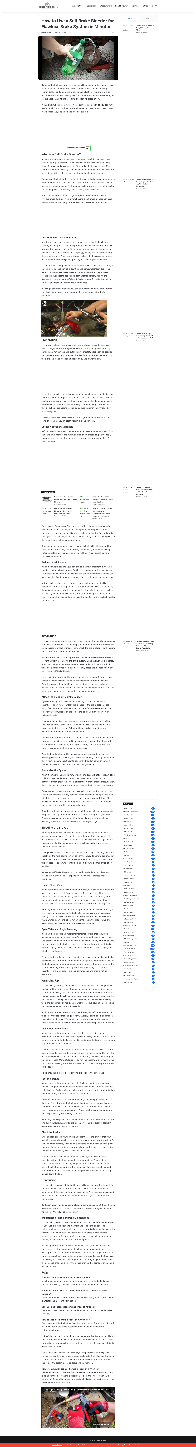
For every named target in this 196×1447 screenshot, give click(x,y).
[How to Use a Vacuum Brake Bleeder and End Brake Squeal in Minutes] (47, 498)
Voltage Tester (129, 935)
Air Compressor (129, 949)
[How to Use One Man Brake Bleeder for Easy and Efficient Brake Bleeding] (85, 499)
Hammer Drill (128, 842)
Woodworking (106, 6)
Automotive (77, 6)
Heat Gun (127, 838)
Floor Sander (128, 868)
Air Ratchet (128, 982)
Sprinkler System (130, 925)
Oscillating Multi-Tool (131, 899)
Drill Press (127, 821)
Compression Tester (131, 979)
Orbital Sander (129, 848)
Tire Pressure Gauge (131, 965)
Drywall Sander (129, 902)
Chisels (126, 942)
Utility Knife (128, 852)
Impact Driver (128, 828)
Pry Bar (126, 909)
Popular (129, 18)
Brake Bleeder (129, 962)
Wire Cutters (128, 865)
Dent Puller (128, 972)
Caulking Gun (128, 862)
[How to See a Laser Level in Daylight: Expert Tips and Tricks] (128, 101)
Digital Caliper (129, 905)
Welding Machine (130, 835)
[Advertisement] (78, 130)
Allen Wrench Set (130, 919)
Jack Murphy (47, 32)
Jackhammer (128, 858)
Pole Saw (127, 929)
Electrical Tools (129, 932)
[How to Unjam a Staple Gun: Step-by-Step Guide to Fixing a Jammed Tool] (128, 409)
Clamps (126, 855)
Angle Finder (128, 892)
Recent (148, 18)
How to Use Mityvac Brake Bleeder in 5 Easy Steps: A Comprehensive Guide (63, 510)
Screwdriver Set (129, 875)
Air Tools (127, 885)
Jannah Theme (57, 1445)
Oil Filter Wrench (129, 975)
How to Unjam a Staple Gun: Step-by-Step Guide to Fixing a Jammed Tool (145, 336)
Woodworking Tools (130, 939)
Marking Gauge (129, 912)
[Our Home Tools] (48, 6)
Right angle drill (129, 915)
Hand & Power (121, 6)
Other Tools (148, 6)
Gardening (91, 6)
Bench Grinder (129, 879)
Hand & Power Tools (131, 811)
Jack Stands (128, 955)
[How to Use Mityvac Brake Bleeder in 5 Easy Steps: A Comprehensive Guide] (47, 511)
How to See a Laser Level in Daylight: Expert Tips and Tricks (145, 28)
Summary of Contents (76, 148)
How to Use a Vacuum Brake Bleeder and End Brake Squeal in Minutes (65, 499)
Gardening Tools (129, 922)
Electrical (135, 6)
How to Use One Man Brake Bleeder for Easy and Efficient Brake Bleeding (102, 499)
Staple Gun (128, 832)
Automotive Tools (130, 945)
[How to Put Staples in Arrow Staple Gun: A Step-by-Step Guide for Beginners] (128, 563)
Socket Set (128, 882)
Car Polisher (128, 969)
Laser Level (128, 845)
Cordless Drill (128, 815)
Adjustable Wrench (130, 895)
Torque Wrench (129, 952)
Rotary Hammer (129, 889)
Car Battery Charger (131, 959)
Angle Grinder (129, 825)
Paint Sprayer (128, 818)
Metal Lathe (128, 872)
